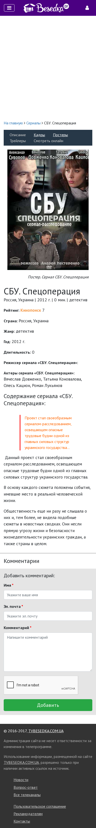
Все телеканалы (27, 794)
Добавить (48, 705)
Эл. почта (13, 606)
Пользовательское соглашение (40, 806)
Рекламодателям (28, 813)
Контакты (22, 821)
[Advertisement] (48, 68)
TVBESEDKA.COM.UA (46, 730)
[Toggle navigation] (9, 8)
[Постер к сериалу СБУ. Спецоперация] (48, 209)
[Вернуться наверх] (87, 813)
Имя (9, 585)
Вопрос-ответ (26, 787)
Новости (21, 779)
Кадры (39, 134)
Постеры (60, 134)
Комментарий (18, 627)
